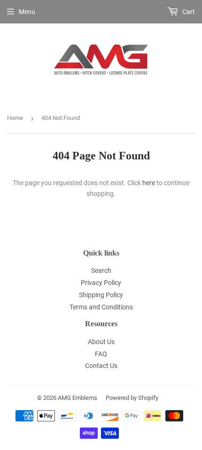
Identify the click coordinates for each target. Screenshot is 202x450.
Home (15, 117)
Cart (188, 11)
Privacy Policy (101, 282)
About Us (101, 341)
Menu (27, 11)
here (148, 183)
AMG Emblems (77, 397)
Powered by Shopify (132, 397)
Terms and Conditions (101, 307)
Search (101, 270)
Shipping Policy (101, 295)
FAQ (101, 354)
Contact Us (101, 365)
